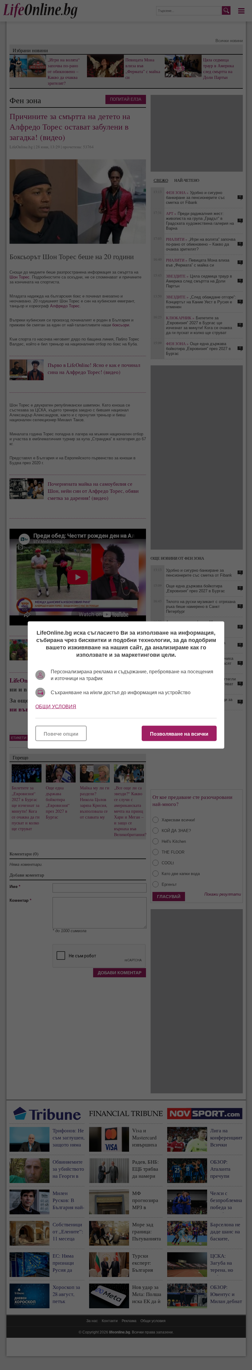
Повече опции (61, 734)
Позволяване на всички (179, 734)
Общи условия (55, 706)
